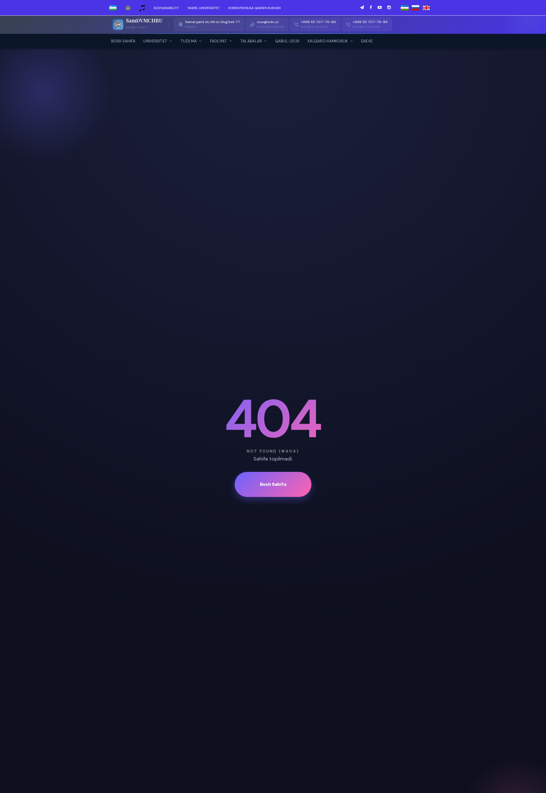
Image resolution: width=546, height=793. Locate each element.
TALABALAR (251, 41)
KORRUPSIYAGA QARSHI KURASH (254, 8)
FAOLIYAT (218, 41)
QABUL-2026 (287, 41)
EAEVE (367, 41)
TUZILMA (189, 41)
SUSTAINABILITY (166, 8)
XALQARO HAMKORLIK (327, 41)
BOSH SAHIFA (123, 41)
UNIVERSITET (155, 41)
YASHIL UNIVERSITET (203, 8)
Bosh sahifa (273, 484)
